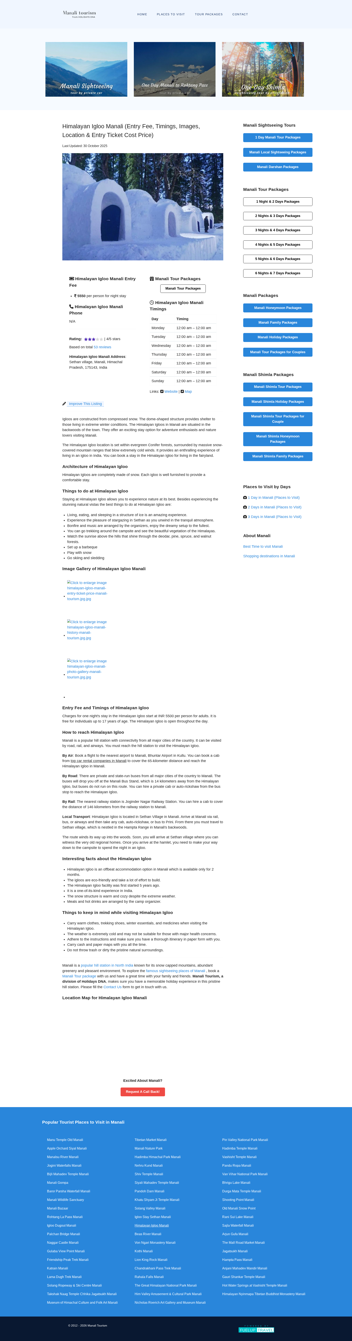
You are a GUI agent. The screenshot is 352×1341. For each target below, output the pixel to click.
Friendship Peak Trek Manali (68, 1259)
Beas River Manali (148, 1234)
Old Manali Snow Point (238, 1208)
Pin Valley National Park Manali (245, 1140)
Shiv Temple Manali (149, 1174)
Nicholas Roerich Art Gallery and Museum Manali (170, 1302)
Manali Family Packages (277, 322)
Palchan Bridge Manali (63, 1234)
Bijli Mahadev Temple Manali (68, 1174)
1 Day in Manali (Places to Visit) (274, 498)
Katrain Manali (57, 1268)
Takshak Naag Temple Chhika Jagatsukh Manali (82, 1294)
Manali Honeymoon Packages (277, 308)
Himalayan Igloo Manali (152, 1225)
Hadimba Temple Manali (239, 1148)
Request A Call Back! (143, 1092)
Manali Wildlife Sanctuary (65, 1200)
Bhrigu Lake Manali (236, 1182)
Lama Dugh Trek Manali (64, 1277)
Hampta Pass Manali (237, 1259)
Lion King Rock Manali (151, 1259)
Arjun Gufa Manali (235, 1234)
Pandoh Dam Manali (149, 1191)
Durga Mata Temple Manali (241, 1191)
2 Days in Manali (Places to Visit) (274, 507)
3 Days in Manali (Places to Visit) (274, 517)
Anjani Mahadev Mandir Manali (244, 1268)
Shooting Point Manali (238, 1200)
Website (171, 391)
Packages (277, 201)
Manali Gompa (57, 1182)
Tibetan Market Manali (151, 1140)
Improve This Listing (85, 404)
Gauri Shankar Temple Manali (243, 1277)
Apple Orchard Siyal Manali (67, 1148)
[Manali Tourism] (79, 14)
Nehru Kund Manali (149, 1165)
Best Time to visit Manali (263, 546)
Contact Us (112, 987)
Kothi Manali (144, 1251)
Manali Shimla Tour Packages (277, 387)
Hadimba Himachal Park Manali (158, 1157)
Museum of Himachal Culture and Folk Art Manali (82, 1302)
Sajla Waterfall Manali (238, 1225)
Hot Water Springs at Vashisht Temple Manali (254, 1285)
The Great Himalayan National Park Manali (166, 1285)
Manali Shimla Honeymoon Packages (277, 439)
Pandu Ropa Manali (236, 1165)
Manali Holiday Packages (278, 337)
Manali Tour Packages (183, 288)
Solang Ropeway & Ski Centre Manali (74, 1285)
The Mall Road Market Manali (243, 1242)
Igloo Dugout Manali (61, 1225)
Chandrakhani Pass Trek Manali (158, 1268)
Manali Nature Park (149, 1148)
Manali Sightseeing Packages (277, 152)
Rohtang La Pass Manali (65, 1217)
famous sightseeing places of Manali (176, 971)
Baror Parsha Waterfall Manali (68, 1191)
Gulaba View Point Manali (66, 1251)
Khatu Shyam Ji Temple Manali (157, 1200)
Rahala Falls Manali (149, 1277)
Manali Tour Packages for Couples (277, 352)
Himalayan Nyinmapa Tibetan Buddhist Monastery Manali (263, 1294)
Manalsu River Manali (63, 1157)
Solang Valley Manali (150, 1208)
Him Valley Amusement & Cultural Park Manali (168, 1294)
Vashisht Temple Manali (239, 1157)
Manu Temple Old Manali (65, 1140)
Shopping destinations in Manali (269, 556)
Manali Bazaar (57, 1208)
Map (188, 391)
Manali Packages (277, 167)
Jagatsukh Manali (235, 1251)
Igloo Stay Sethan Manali (153, 1217)
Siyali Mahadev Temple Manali (157, 1182)
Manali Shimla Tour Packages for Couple (277, 419)
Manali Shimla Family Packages (277, 456)
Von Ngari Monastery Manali (155, 1242)
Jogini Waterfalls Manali (64, 1165)
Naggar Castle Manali (63, 1242)
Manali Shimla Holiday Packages (278, 401)
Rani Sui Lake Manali (237, 1217)
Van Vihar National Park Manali (245, 1174)
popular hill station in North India (107, 965)
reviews (102, 347)
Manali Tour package (79, 976)
